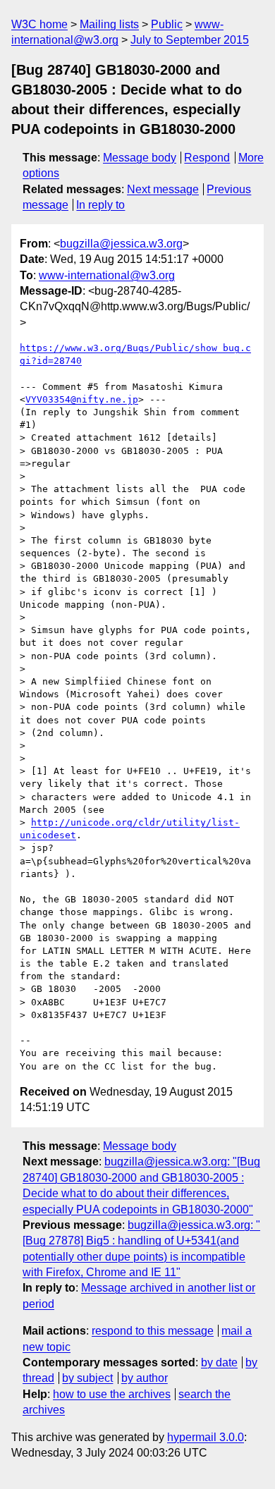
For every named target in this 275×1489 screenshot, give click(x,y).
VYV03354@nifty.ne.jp (81, 399)
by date (219, 1362)
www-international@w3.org (107, 275)
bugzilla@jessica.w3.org (121, 244)
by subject (87, 1378)
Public (167, 24)
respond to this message (153, 1331)
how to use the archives (112, 1394)
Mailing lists (109, 24)
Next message (163, 189)
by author (144, 1378)
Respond (207, 158)
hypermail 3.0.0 (205, 1437)
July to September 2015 (189, 40)
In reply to (100, 205)
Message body (139, 158)
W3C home (39, 24)
